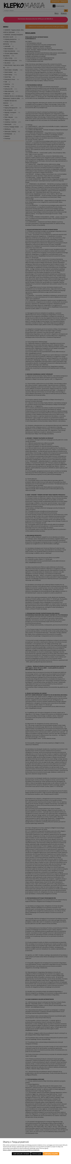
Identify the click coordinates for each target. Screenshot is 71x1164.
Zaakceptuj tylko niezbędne (21, 1153)
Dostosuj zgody (36, 1153)
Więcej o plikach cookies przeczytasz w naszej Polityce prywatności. (21, 1150)
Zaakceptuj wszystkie (51, 1153)
